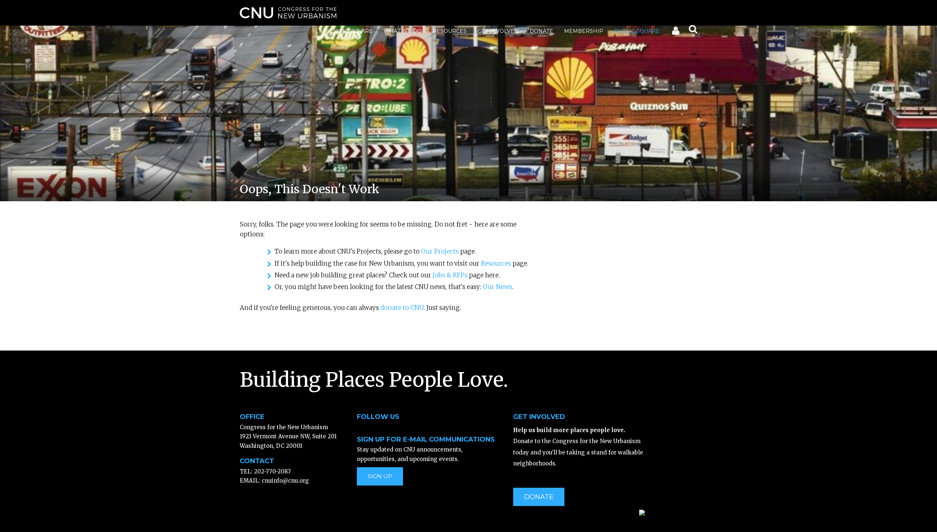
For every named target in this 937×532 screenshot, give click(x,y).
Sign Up (380, 476)
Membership (583, 31)
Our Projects (440, 251)
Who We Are (353, 31)
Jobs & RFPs (450, 275)
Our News (497, 287)
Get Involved (498, 31)
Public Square (637, 31)
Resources (450, 31)
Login (675, 32)
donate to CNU (401, 308)
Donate (541, 31)
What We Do (403, 31)
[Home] (288, 12)
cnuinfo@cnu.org (285, 480)
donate (538, 497)
